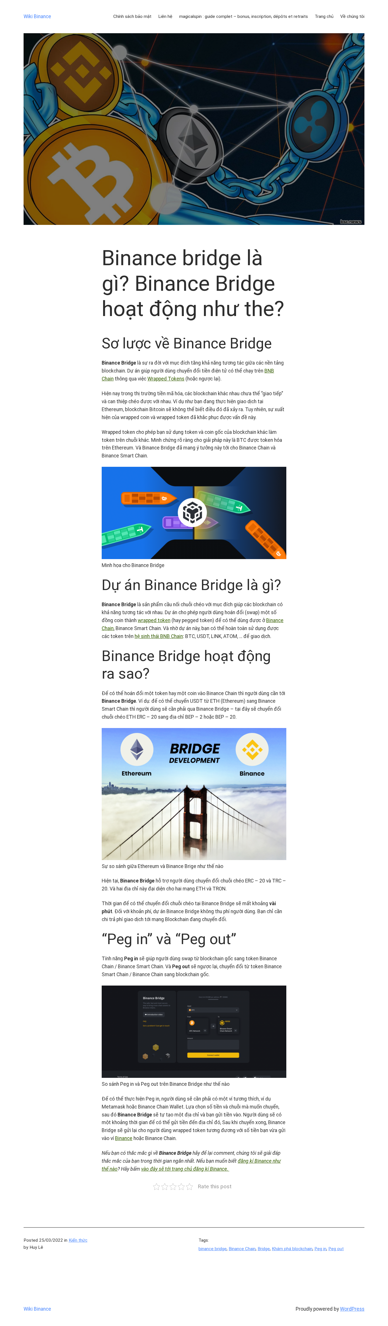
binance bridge (213, 1248)
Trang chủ (324, 16)
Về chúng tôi (352, 16)
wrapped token (154, 620)
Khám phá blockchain (292, 1248)
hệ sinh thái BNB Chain (159, 636)
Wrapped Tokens (165, 379)
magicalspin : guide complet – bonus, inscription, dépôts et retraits (243, 16)
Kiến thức (78, 1240)
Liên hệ (165, 16)
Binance (123, 1138)
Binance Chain (242, 1248)
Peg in (320, 1248)
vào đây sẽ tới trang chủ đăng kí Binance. (185, 1169)
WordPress (352, 1309)
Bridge (264, 1248)
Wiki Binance (37, 16)
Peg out (336, 1248)
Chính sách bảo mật (132, 16)
